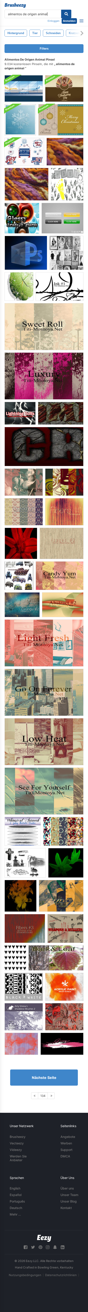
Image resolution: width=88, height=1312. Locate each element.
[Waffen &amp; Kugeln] (65, 928)
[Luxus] (44, 376)
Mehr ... (15, 1214)
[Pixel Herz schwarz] (15, 958)
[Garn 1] (64, 152)
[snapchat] (55, 1247)
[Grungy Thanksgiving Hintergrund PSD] (64, 88)
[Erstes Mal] (61, 896)
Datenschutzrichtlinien (61, 1275)
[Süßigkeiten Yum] (59, 575)
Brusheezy (17, 1137)
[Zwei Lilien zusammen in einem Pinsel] (65, 863)
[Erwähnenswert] (64, 482)
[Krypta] (44, 446)
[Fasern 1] (64, 511)
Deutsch (16, 1208)
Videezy (16, 1150)
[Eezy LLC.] (44, 1238)
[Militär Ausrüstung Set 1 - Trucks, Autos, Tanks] (19, 575)
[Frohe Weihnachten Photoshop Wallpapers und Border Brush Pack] (60, 120)
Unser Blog (68, 1201)
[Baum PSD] (19, 286)
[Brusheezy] (15, 5)
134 (42, 1096)
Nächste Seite (44, 1077)
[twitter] (33, 1247)
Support (66, 1150)
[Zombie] (60, 413)
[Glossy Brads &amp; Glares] (22, 218)
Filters (44, 48)
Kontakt (66, 1208)
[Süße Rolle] (44, 326)
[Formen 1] (63, 831)
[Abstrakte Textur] (21, 1044)
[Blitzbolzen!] (20, 413)
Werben (66, 1143)
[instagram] (47, 1247)
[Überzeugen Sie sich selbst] (44, 791)
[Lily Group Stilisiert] (21, 896)
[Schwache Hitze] (44, 741)
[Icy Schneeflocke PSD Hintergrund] (20, 120)
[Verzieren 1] (24, 511)
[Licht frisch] (44, 643)
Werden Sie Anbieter (18, 1158)
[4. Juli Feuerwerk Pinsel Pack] (24, 152)
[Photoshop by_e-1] (26, 253)
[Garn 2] (27, 184)
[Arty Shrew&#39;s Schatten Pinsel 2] (24, 1016)
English (15, 1188)
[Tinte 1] (59, 286)
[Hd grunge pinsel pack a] (61, 1044)
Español (15, 1195)
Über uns (67, 1188)
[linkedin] (62, 1247)
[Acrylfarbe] (64, 987)
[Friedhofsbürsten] (25, 863)
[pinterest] (40, 1247)
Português (17, 1201)
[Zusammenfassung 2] (62, 604)
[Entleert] (64, 1016)
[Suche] (66, 14)
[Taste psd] (62, 218)
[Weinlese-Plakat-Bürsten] (66, 253)
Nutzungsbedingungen (25, 1275)
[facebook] (25, 1247)
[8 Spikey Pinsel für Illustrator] (23, 831)
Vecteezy (17, 1143)
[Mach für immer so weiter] (44, 692)
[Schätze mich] (24, 482)
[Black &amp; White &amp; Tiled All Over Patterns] (24, 987)
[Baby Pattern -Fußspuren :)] (67, 184)
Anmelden (69, 20)
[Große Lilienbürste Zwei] (21, 543)
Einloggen (53, 20)
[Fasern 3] (25, 928)
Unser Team (69, 1195)
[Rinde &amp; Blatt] (55, 958)
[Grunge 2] (22, 604)
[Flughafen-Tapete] (24, 88)
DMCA (65, 1156)
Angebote (67, 1137)
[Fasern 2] (61, 543)
